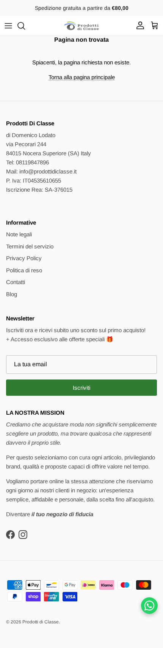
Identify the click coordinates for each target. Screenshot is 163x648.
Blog (11, 294)
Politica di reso (24, 270)
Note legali (19, 234)
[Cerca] (25, 25)
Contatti (15, 282)
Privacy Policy (24, 258)
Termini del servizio (29, 246)
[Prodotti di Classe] (81, 26)
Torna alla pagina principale (82, 77)
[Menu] (8, 25)
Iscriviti (81, 387)
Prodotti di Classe (40, 622)
